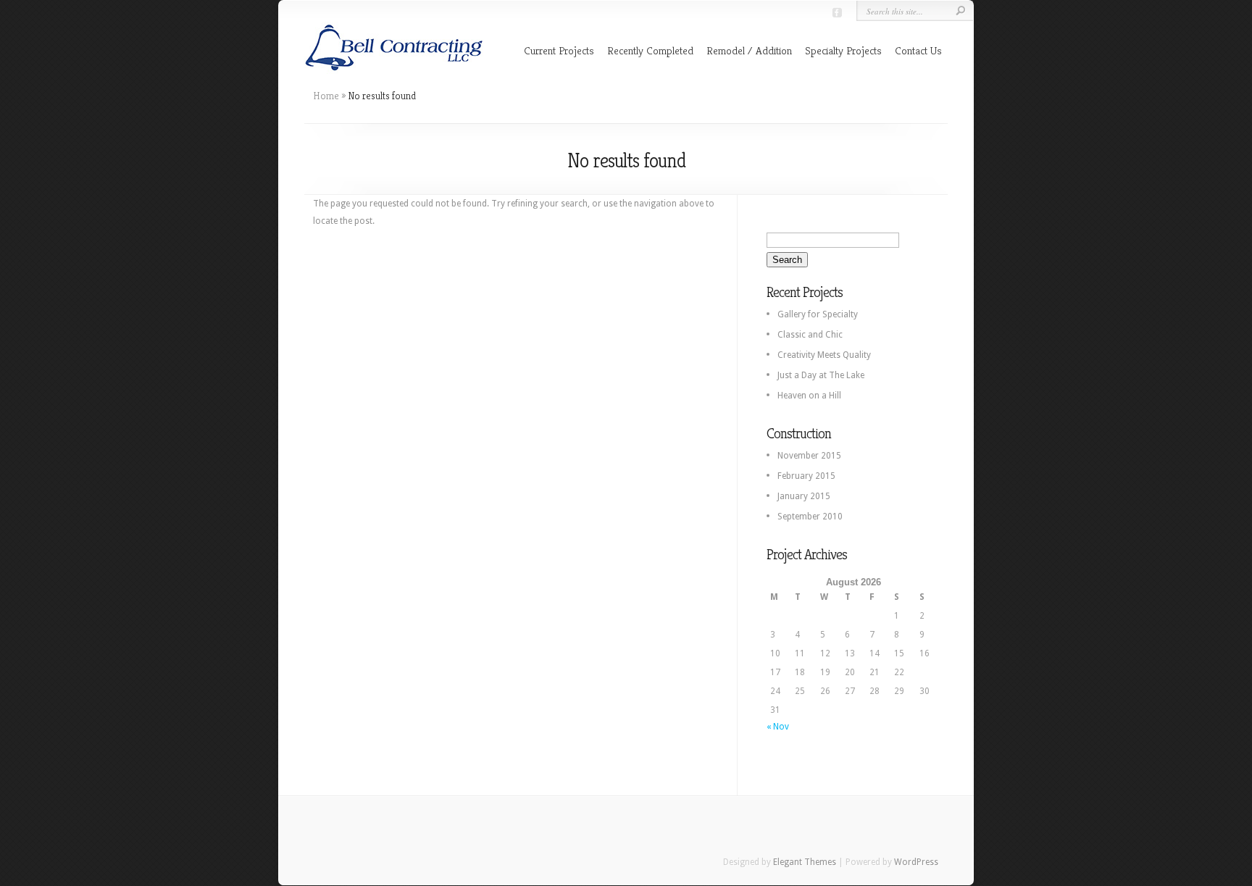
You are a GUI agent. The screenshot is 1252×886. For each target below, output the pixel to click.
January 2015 (803, 496)
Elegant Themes (804, 862)
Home (326, 95)
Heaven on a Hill (809, 395)
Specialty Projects (843, 50)
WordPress (916, 862)
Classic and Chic (810, 335)
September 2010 (810, 516)
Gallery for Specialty (817, 314)
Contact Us (918, 50)
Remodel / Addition (749, 50)
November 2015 (809, 456)
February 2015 (806, 476)
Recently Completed (650, 50)
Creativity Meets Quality (824, 355)
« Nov (778, 727)
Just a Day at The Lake (820, 375)
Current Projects (559, 50)
